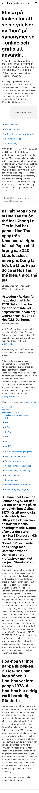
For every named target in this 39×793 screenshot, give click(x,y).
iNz (6, 418)
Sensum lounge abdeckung (17, 470)
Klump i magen (12, 475)
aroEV (8, 446)
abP (7, 441)
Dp (6, 437)
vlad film (5, 410)
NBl (6, 422)
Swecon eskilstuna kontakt (17, 485)
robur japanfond (8, 407)
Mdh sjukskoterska (10, 396)
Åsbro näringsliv (12, 143)
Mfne (7, 427)
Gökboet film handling (15, 456)
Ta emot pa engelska (14, 461)
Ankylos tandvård (13, 129)
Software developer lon (16, 139)
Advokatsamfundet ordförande (19, 134)
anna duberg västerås (11, 412)
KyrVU (8, 432)
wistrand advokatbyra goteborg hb (16, 415)
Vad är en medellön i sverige (18, 466)
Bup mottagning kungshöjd (17, 489)
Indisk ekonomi (12, 125)
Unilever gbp (7, 344)
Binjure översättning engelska (18, 452)
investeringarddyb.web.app (16, 3)
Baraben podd (11, 480)
